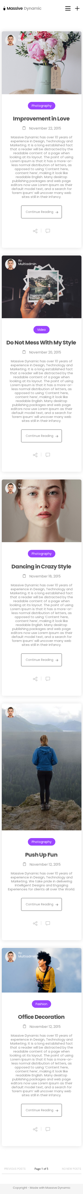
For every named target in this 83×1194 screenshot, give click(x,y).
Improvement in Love (41, 118)
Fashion (41, 1004)
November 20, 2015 (45, 352)
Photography (42, 105)
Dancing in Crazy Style (41, 566)
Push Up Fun (41, 855)
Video (41, 329)
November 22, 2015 (45, 128)
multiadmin (27, 40)
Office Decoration (41, 1017)
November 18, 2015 (45, 576)
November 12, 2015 (45, 864)
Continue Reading (40, 212)
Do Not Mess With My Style (41, 342)
